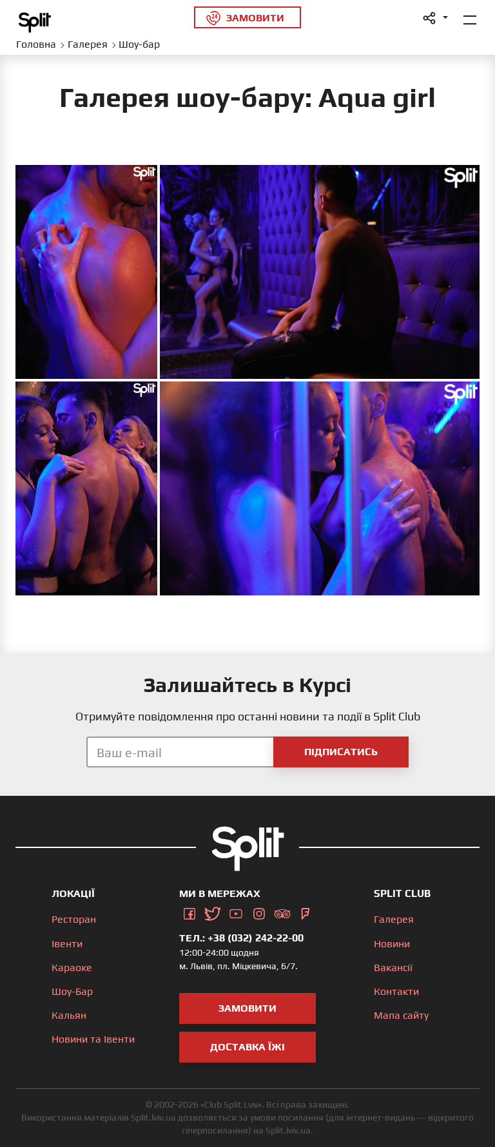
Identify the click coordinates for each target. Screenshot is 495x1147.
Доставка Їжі (247, 1047)
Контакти (396, 991)
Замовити (247, 1008)
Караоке (72, 967)
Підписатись (341, 752)
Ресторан (74, 919)
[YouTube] (236, 911)
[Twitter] (212, 911)
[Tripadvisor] (282, 911)
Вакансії (393, 967)
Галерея (394, 919)
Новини (392, 944)
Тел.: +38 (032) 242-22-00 (241, 938)
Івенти (67, 944)
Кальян (69, 1015)
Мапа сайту (401, 1015)
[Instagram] (259, 911)
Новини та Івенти (93, 1039)
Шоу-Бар (72, 991)
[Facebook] (189, 911)
